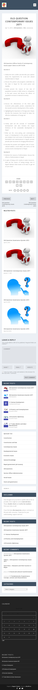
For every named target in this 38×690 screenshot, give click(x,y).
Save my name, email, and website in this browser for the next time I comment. (18, 372)
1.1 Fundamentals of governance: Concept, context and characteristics (17, 577)
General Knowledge (10, 460)
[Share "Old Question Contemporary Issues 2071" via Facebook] (6, 182)
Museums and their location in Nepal (17, 566)
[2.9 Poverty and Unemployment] (6, 410)
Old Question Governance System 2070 (16, 329)
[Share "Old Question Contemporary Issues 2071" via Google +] (13, 182)
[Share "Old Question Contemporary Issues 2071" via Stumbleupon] (31, 182)
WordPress (28, 686)
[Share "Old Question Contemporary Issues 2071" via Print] (21, 185)
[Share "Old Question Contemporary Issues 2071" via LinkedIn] (24, 182)
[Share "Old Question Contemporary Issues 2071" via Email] (17, 185)
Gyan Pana (7, 566)
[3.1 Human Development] (6, 403)
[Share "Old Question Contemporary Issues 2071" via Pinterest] (21, 182)
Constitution (8, 438)
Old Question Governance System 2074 (16, 300)
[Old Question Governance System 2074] (19, 286)
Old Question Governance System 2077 (21, 395)
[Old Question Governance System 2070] (19, 315)
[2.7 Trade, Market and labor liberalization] (6, 425)
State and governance (10, 482)
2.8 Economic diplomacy (16, 417)
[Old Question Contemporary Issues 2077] (19, 256)
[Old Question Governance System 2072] (19, 226)
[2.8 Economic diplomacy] (6, 418)
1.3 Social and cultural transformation (20, 572)
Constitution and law (10, 442)
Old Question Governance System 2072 (16, 240)
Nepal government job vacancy (13, 464)
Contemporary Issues (10, 447)
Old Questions (18, 28)
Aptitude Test (8, 433)
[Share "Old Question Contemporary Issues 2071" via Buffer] (28, 182)
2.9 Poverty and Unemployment (19, 409)
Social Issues (7, 477)
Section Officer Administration (13, 473)
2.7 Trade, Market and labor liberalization (17, 424)
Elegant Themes (16, 686)
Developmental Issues (14, 404)
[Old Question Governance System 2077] (6, 396)
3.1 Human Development (16, 402)
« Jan (3, 640)
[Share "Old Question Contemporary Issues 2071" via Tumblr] (17, 182)
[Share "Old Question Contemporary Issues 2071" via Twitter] (10, 182)
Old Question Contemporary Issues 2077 (17, 271)
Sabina (6, 560)
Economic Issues (13, 411)
